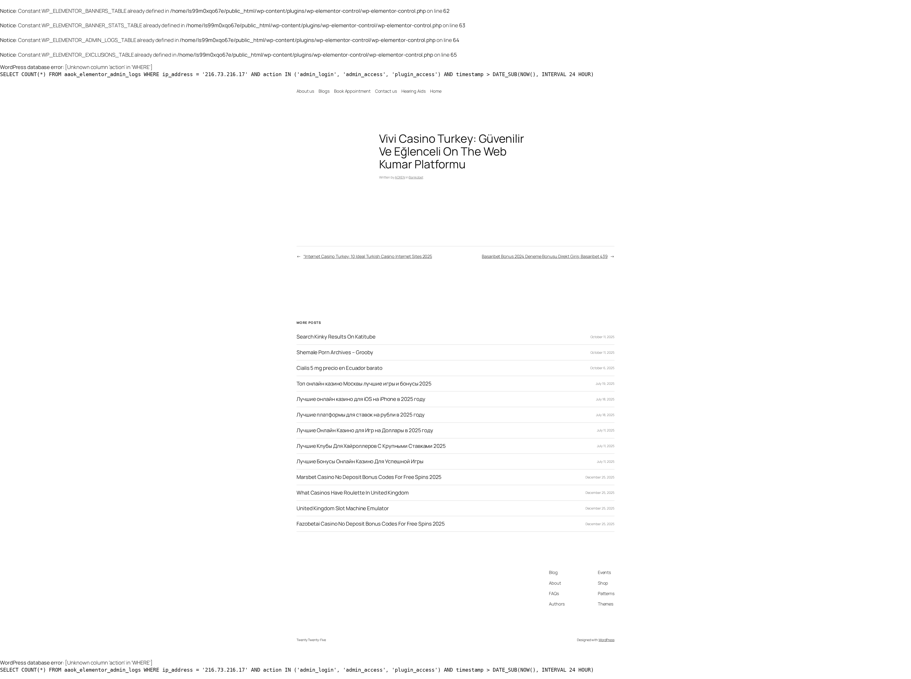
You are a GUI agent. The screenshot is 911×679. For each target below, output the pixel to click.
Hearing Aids (413, 91)
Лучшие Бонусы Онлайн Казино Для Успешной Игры (360, 461)
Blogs (324, 91)
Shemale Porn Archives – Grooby (335, 352)
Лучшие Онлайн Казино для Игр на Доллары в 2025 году (365, 430)
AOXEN (400, 177)
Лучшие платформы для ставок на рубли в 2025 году (361, 415)
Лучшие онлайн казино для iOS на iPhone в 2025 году (361, 399)
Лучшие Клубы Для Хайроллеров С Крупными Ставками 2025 (371, 446)
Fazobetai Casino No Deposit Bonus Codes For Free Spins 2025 (371, 524)
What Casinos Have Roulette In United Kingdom (353, 493)
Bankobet (416, 177)
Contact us (386, 91)
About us (305, 91)
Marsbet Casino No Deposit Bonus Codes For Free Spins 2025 (369, 477)
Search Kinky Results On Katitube (336, 337)
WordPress (606, 640)
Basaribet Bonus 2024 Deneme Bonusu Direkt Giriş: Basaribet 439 (545, 256)
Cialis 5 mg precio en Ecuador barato (339, 368)
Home (436, 91)
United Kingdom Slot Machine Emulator (343, 508)
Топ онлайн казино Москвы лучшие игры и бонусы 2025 (364, 384)
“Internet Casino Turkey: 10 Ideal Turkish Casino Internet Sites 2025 (367, 256)
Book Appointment (352, 91)
